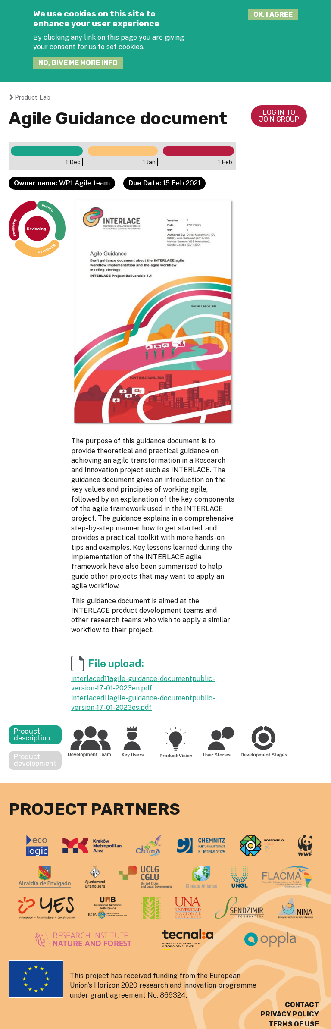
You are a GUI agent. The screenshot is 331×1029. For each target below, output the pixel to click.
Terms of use (294, 1024)
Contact (302, 1005)
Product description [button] (32, 734)
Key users (132, 741)
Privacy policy (290, 1014)
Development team (89, 741)
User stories (218, 741)
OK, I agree (273, 14)
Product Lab (32, 97)
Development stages (264, 741)
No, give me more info (78, 63)
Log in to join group (279, 115)
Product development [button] (35, 760)
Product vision (175, 741)
